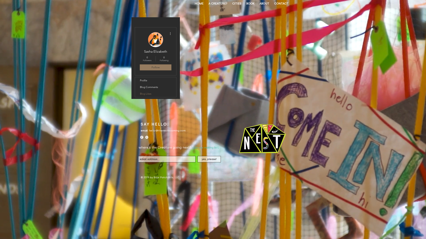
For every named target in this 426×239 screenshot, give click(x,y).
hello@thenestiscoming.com (167, 130)
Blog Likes (145, 93)
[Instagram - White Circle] (146, 137)
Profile (143, 80)
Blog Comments (149, 87)
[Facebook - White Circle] (141, 137)
